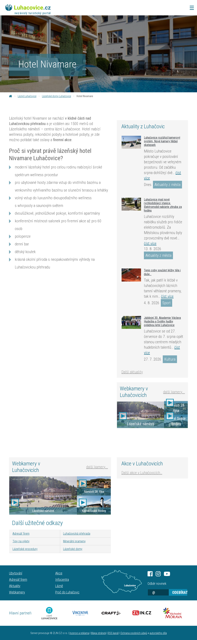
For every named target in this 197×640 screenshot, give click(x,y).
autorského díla (158, 633)
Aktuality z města (167, 184)
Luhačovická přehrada (76, 533)
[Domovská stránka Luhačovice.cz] (10, 96)
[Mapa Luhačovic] (121, 581)
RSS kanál (113, 633)
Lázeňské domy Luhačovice (56, 96)
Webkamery (17, 592)
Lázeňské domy (72, 549)
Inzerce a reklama (79, 633)
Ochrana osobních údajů (133, 633)
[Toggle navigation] (190, 8)
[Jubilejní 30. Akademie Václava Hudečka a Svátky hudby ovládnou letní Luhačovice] (131, 322)
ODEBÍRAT (179, 592)
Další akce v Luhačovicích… (141, 472)
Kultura (169, 359)
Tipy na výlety (21, 541)
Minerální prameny (74, 541)
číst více (150, 243)
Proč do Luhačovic (67, 592)
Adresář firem (21, 533)
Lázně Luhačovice (27, 96)
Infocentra (62, 580)
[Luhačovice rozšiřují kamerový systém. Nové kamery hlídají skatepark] (131, 142)
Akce (58, 573)
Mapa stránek (98, 633)
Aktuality (14, 586)
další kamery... (174, 392)
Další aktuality (132, 372)
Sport (166, 303)
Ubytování (15, 573)
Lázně (59, 586)
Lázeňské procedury (25, 549)
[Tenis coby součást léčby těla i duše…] (131, 275)
